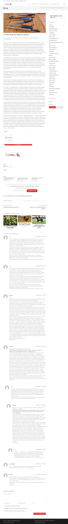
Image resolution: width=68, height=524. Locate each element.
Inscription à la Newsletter (49, 520)
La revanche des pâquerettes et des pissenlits (10, 227)
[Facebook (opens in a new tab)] (64, 3)
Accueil (36, 520)
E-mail (5, 131)
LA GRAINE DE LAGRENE (53, 53)
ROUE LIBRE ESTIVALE (53, 92)
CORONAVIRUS (51, 32)
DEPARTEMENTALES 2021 (53, 38)
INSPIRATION (51, 51)
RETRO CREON (51, 90)
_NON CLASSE (51, 94)
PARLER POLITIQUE (52, 73)
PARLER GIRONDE (52, 67)
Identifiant (50, 101)
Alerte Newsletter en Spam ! (40, 522)
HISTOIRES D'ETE (52, 49)
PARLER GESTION (52, 65)
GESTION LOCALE (52, 45)
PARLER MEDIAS (52, 69)
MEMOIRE (51, 55)
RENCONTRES (51, 86)
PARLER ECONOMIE (52, 59)
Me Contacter (40, 520)
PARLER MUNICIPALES (53, 71)
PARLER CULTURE (52, 57)
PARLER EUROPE (52, 63)
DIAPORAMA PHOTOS (53, 40)
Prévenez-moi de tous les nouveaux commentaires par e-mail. (16, 508)
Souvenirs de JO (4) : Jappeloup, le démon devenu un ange (39, 226)
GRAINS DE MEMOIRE (53, 47)
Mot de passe (51, 104)
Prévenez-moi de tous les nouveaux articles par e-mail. (15, 510)
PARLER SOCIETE (52, 80)
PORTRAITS (51, 84)
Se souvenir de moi (60, 106)
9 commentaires (8, 39)
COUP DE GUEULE (52, 34)
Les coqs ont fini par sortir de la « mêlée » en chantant (24, 224)
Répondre (44, 236)
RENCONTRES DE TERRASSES (54, 88)
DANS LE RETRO (52, 36)
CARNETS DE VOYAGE (53, 30)
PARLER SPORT (52, 82)
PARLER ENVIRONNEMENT (53, 61)
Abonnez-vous (32, 190)
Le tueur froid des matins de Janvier (58, 7)
